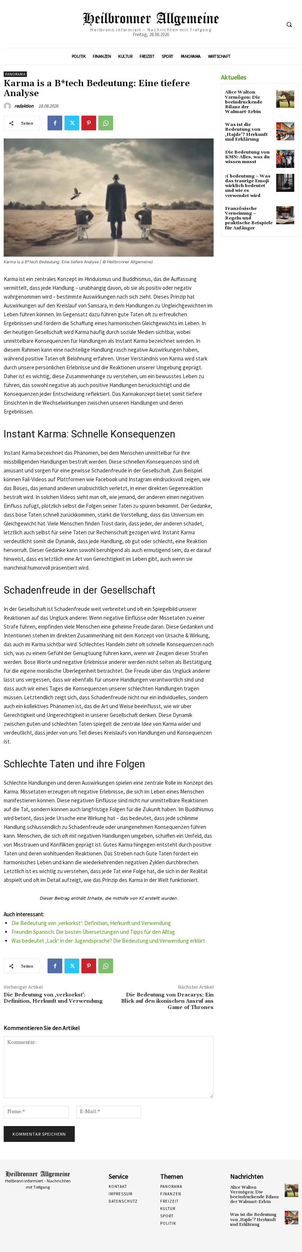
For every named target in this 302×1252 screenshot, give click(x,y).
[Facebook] (55, 123)
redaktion (24, 106)
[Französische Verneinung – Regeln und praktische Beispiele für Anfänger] (285, 215)
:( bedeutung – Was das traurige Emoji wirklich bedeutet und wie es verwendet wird (247, 185)
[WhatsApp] (105, 123)
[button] (289, 24)
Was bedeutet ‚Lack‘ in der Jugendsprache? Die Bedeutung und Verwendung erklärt (108, 940)
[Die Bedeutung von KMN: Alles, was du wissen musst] (285, 159)
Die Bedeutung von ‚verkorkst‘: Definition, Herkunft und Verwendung (91, 922)
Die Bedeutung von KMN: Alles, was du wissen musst (247, 157)
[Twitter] (71, 123)
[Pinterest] (88, 123)
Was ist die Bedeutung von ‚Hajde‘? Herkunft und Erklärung (246, 132)
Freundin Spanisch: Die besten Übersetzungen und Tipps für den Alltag (93, 931)
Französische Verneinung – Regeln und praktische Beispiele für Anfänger (249, 218)
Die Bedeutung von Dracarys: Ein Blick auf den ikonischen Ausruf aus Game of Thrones (167, 1001)
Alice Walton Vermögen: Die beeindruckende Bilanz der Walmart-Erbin (243, 102)
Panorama (15, 74)
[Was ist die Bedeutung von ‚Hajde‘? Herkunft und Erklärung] (285, 131)
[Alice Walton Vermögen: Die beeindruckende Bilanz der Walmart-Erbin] (285, 99)
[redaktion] (8, 106)
